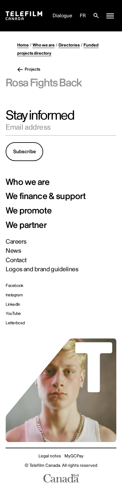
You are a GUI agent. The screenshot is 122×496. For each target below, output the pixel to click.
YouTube (13, 313)
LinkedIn (13, 304)
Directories (69, 45)
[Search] (96, 16)
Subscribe (24, 151)
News (13, 250)
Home (23, 45)
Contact (16, 260)
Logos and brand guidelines (42, 269)
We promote (29, 211)
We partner (26, 225)
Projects (32, 69)
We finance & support (45, 196)
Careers (16, 241)
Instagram (14, 295)
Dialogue (62, 16)
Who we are (44, 45)
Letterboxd (15, 323)
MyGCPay (74, 456)
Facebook (14, 285)
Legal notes (49, 456)
